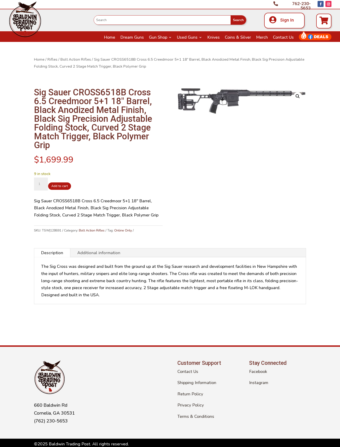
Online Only (123, 230)
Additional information (98, 253)
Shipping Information (196, 382)
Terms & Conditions (195, 416)
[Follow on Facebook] (321, 4)
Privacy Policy (190, 405)
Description (52, 253)
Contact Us (283, 38)
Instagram (258, 382)
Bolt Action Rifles (75, 59)
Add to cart (59, 186)
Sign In (287, 20)
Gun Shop (158, 38)
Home (109, 38)
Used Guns (187, 38)
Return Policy (190, 394)
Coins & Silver (238, 38)
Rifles (52, 59)
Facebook (258, 371)
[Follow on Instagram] (328, 4)
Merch (262, 38)
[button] (298, 96)
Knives (213, 38)
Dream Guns (132, 38)
